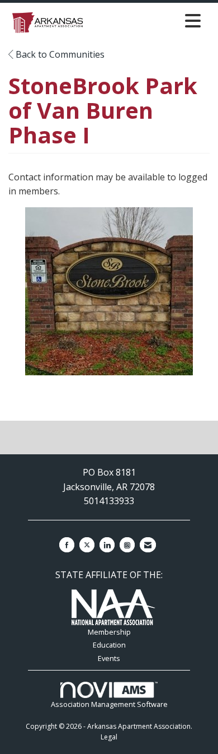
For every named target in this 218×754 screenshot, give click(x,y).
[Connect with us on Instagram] (127, 544)
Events (109, 658)
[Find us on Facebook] (66, 544)
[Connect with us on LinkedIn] (107, 544)
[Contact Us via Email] (148, 544)
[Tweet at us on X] (86, 544)
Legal (109, 737)
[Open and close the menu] (146, 20)
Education (109, 645)
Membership (109, 632)
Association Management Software (109, 704)
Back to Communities (59, 54)
